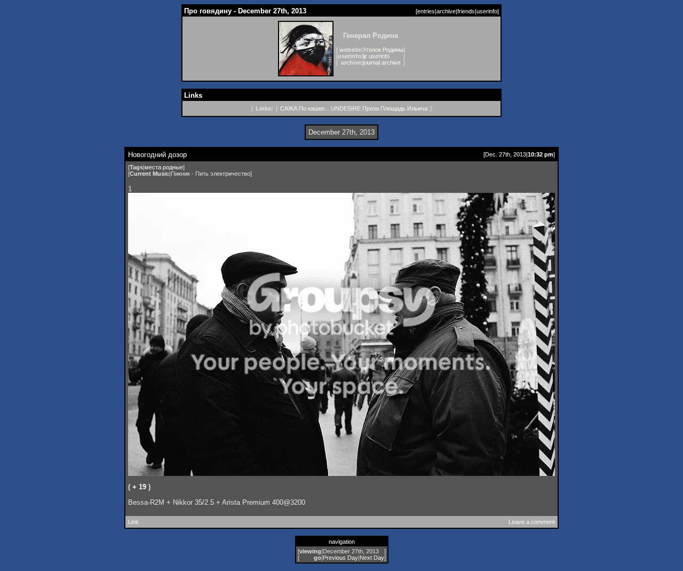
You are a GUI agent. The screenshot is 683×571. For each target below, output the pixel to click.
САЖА (288, 108)
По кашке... (314, 108)
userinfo (486, 11)
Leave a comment (532, 522)
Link (133, 522)
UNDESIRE (346, 108)
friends (466, 11)
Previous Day (340, 557)
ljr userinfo (376, 56)
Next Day (372, 557)
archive (446, 11)
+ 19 (139, 487)
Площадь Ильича (403, 108)
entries (426, 11)
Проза (370, 108)
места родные (164, 167)
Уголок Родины (383, 49)
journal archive (382, 62)
